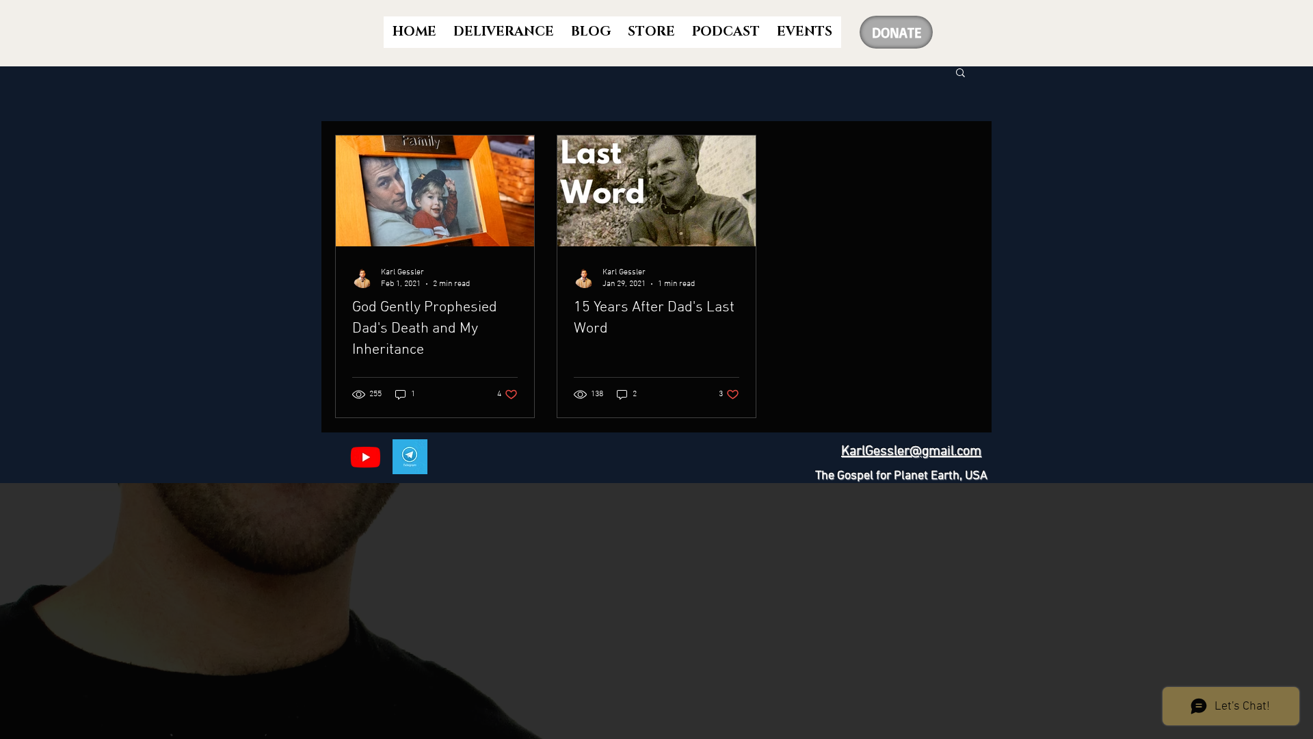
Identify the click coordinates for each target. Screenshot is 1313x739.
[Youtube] (365, 456)
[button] (960, 73)
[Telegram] (410, 456)
